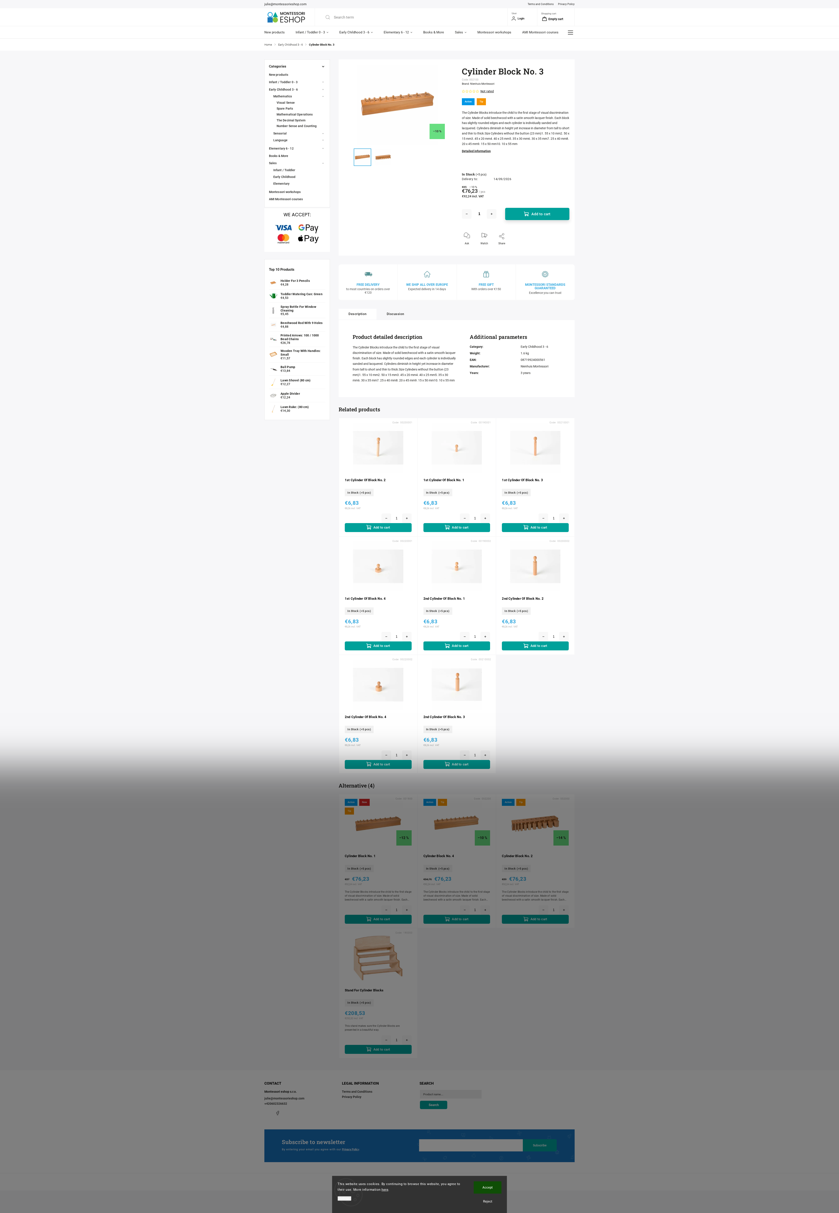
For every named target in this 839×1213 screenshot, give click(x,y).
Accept (487, 1187)
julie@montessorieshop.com (284, 1098)
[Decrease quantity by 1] (467, 214)
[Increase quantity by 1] (491, 214)
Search (434, 1105)
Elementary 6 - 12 (281, 148)
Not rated (487, 91)
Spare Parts (285, 108)
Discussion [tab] (395, 314)
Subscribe (540, 1145)
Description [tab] (357, 314)
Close (562, 250)
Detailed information (476, 151)
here (384, 1190)
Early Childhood (284, 177)
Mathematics (282, 96)
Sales (273, 163)
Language (280, 140)
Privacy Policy (566, 4)
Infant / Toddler (284, 170)
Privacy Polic (350, 1149)
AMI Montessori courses (286, 199)
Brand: (478, 83)
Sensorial (280, 133)
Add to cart (540, 214)
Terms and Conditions (541, 4)
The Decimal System (291, 120)
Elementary (281, 183)
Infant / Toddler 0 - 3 (283, 82)
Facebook (277, 1113)
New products (278, 74)
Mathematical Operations (295, 114)
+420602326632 (275, 1103)
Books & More (278, 156)
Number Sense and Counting (297, 126)
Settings (344, 1198)
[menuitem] (277, 32)
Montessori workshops (285, 192)
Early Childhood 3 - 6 (283, 89)
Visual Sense (286, 102)
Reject (487, 1201)
